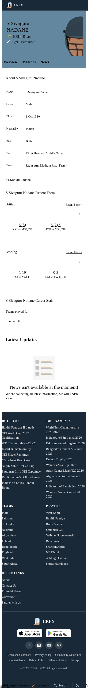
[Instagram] (49, 645)
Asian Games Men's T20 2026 (65, 470)
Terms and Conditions (19, 655)
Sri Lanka (8, 524)
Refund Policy (37, 660)
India (5, 512)
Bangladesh (9, 546)
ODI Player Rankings (15, 454)
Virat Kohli (53, 512)
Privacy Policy (43, 655)
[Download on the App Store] (30, 633)
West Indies (9, 558)
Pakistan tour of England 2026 (65, 443)
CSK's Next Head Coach (17, 460)
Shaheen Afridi (55, 546)
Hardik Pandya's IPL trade (18, 427)
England (7, 552)
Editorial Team (11, 591)
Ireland (6, 541)
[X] (39, 645)
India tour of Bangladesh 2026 (65, 486)
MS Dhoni (52, 552)
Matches (29, 62)
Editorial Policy (57, 660)
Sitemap (74, 660)
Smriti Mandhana (57, 563)
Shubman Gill (55, 529)
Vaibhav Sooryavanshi (60, 535)
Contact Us (9, 585)
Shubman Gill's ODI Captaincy (21, 471)
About (6, 580)
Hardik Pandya (55, 518)
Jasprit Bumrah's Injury (16, 449)
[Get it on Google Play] (58, 633)
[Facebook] (29, 645)
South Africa (10, 563)
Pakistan (7, 518)
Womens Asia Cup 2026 (61, 465)
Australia (7, 529)
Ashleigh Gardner (57, 558)
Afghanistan (9, 535)
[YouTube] (59, 645)
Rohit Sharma (54, 524)
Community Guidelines (68, 655)
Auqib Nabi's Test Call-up (18, 466)
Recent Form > (74, 204)
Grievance (8, 597)
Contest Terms (17, 660)
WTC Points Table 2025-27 (19, 443)
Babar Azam (53, 541)
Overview (10, 62)
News (44, 62)
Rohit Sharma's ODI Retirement (22, 477)
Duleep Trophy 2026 (59, 459)
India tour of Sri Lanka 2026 (64, 437)
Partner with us (11, 602)
